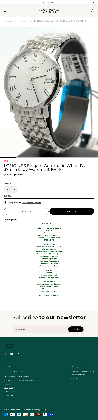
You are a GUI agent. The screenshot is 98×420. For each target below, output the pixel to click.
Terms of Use (9, 395)
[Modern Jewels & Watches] (49, 10)
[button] (5, 10)
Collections (21, 21)
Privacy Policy (9, 388)
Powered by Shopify (38, 410)
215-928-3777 (48, 2)
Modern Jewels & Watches (20, 410)
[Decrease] (6, 189)
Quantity (7, 183)
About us (7, 384)
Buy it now (71, 211)
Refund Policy (9, 391)
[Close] (93, 2)
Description (10, 220)
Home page (8, 21)
